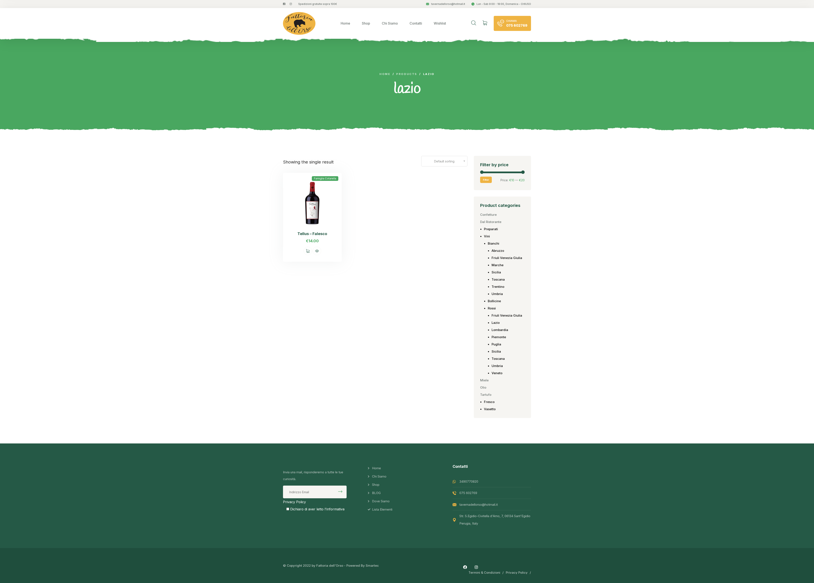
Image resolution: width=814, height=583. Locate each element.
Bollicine (494, 301)
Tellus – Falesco (312, 233)
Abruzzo (498, 251)
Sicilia (496, 272)
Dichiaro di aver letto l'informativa (317, 509)
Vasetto (490, 409)
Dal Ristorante (490, 222)
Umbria (497, 294)
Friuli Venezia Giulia (507, 258)
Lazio (496, 323)
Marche (497, 265)
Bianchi (493, 243)
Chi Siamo (390, 23)
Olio (483, 387)
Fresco (489, 402)
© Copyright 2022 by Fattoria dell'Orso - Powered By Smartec (331, 566)
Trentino (498, 287)
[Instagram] (476, 567)
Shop (366, 23)
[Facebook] (465, 567)
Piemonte (499, 337)
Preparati (491, 229)
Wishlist (440, 23)
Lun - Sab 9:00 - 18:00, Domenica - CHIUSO (504, 4)
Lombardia (500, 330)
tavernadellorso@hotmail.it (448, 4)
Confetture (488, 215)
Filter (486, 179)
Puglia (496, 344)
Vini (487, 236)
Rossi (492, 308)
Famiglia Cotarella (325, 178)
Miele (484, 380)
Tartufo (485, 395)
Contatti (416, 23)
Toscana (498, 279)
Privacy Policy (294, 502)
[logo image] (299, 23)
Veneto (497, 373)
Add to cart (308, 251)
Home (345, 23)
